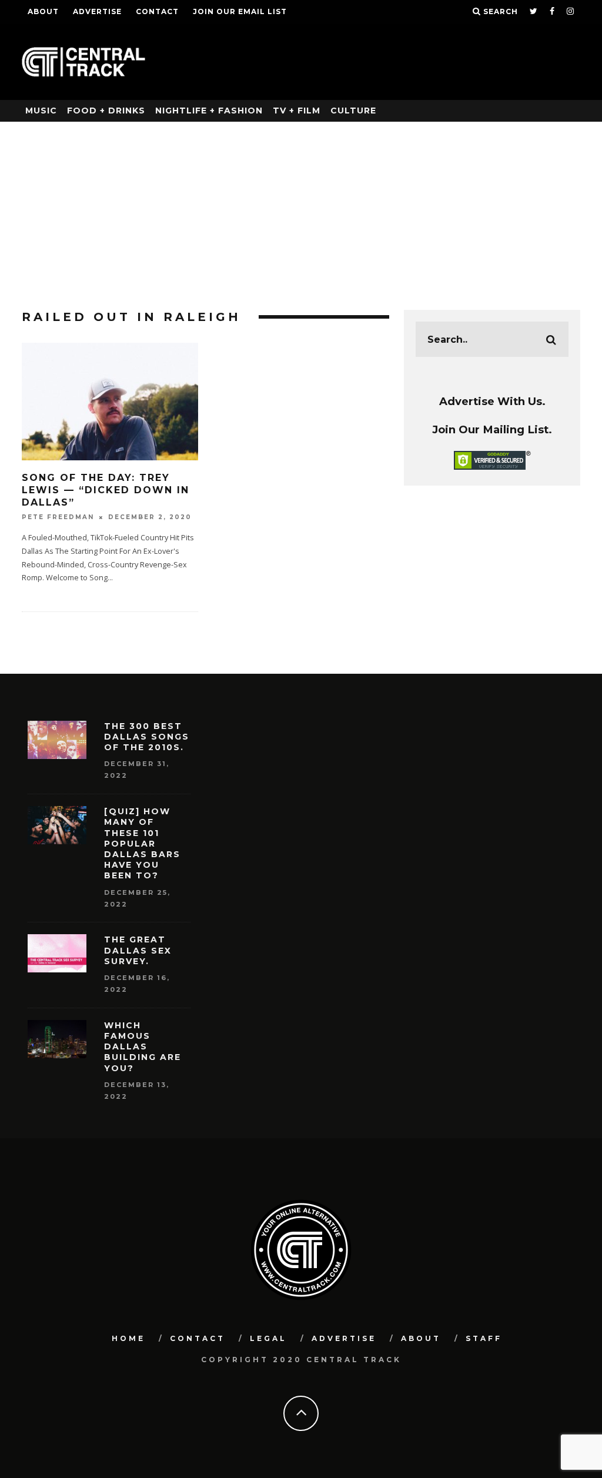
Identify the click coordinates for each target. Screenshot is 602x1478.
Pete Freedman (58, 517)
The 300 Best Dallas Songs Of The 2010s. (146, 737)
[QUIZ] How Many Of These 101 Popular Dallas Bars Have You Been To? (142, 843)
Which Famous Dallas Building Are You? (142, 1047)
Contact (157, 11)
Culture (353, 110)
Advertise (97, 11)
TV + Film (296, 110)
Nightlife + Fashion (209, 110)
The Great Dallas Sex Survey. (138, 950)
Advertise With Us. (492, 401)
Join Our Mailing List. (492, 429)
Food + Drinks (106, 110)
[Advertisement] (301, 210)
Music (41, 110)
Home (128, 1338)
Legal (268, 1338)
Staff (484, 1338)
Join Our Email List (240, 11)
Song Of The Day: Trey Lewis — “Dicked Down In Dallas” (105, 490)
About (43, 11)
